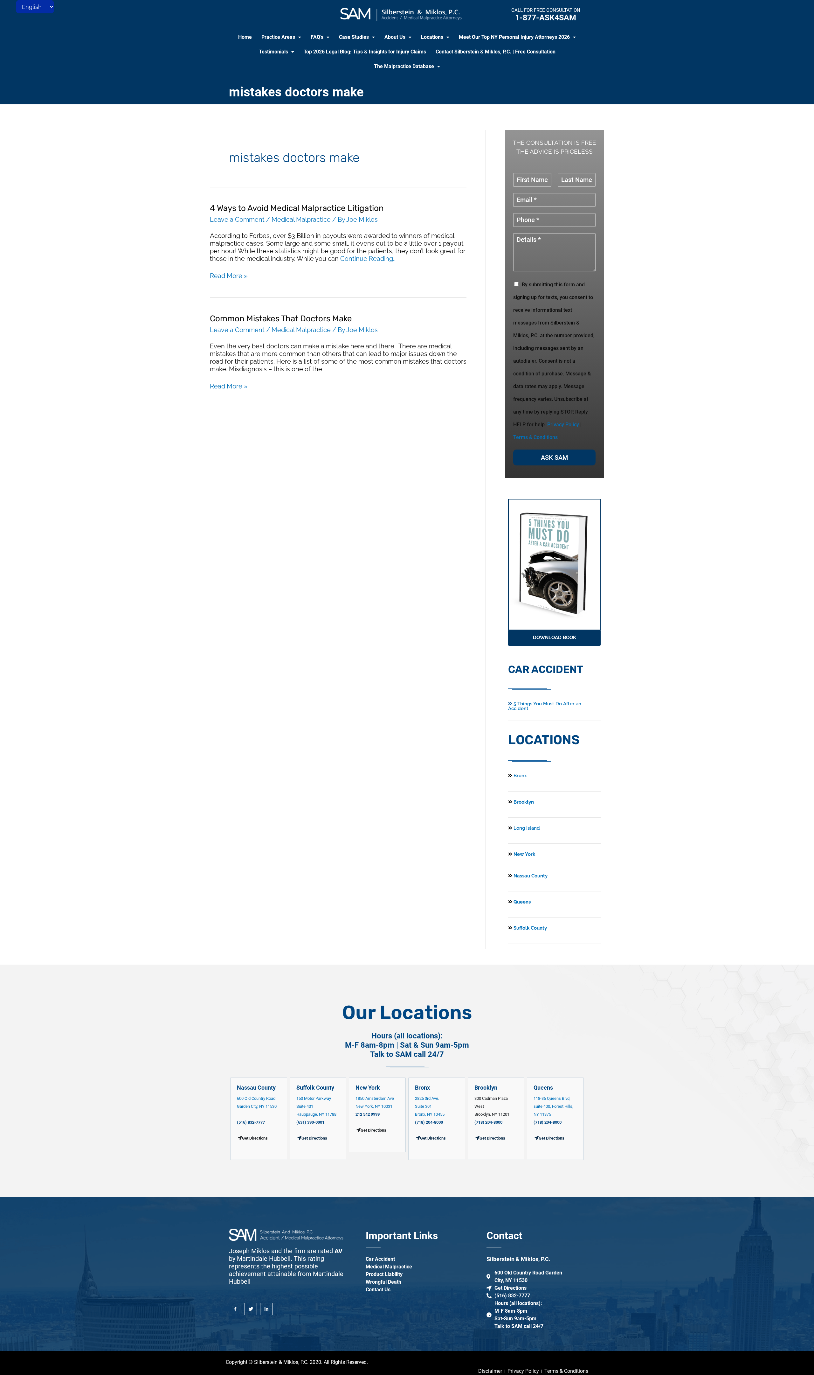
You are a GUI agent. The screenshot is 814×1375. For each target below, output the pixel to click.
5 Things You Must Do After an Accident (544, 706)
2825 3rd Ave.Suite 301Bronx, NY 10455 (430, 1106)
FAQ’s (317, 37)
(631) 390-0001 (310, 1122)
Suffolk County (529, 928)
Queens (521, 902)
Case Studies (354, 37)
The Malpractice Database (404, 66)
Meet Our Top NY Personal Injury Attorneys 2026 (514, 37)
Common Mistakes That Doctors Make (281, 319)
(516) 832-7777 (251, 1122)
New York (523, 854)
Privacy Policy (563, 425)
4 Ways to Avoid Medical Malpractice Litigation (297, 208)
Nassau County (530, 876)
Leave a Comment (237, 219)
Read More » (228, 276)
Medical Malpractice (301, 219)
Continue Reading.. (368, 258)
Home (245, 37)
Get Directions (314, 1138)
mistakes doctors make (296, 92)
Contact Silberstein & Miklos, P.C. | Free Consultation (495, 52)
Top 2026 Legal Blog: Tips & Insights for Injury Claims (365, 52)
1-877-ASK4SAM (545, 17)
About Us (394, 37)
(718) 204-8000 (429, 1122)
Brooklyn (523, 802)
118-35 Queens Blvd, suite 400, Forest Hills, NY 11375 (553, 1106)
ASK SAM (554, 457)
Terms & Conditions (535, 437)
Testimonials (273, 52)
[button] (281, 37)
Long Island (527, 828)
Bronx (520, 775)
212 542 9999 (367, 1114)
